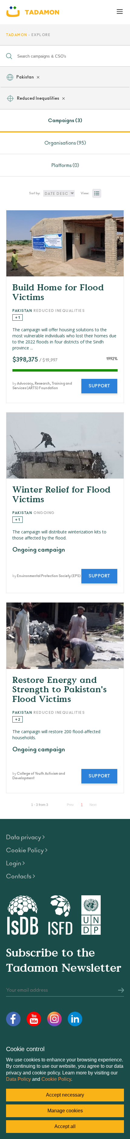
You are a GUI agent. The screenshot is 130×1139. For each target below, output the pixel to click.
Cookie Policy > (26, 850)
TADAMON (16, 35)
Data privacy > (25, 837)
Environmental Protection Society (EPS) (49, 576)
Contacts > (20, 876)
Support (99, 386)
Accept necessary (65, 1094)
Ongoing (44, 513)
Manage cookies (65, 1110)
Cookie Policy (56, 1079)
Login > (15, 863)
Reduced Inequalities (38, 98)
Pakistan (25, 77)
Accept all (65, 1126)
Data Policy (18, 1079)
